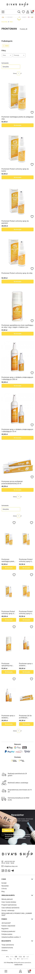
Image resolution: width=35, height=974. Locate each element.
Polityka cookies (6, 934)
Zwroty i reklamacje (7, 910)
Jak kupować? (6, 923)
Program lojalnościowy (9, 905)
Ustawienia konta (7, 947)
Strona (15, 73)
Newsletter (5, 886)
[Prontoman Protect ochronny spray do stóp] (17, 253)
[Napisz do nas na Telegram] (12, 870)
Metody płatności (7, 899)
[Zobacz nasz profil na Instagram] (6, 870)
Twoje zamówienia (7, 945)
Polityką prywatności (20, 838)
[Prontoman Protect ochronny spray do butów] (17, 148)
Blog (2, 891)
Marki (11, 21)
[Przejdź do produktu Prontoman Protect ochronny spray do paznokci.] (8, 591)
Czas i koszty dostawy (8, 902)
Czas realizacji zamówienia (10, 908)
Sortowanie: (5, 63)
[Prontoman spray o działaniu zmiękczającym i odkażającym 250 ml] (17, 357)
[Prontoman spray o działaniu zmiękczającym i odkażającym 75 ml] (17, 409)
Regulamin (14, 834)
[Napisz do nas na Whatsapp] (9, 870)
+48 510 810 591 (9, 861)
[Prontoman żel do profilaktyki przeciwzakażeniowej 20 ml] (17, 461)
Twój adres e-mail (8, 825)
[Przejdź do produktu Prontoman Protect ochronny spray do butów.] (26, 539)
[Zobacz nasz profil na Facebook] (2, 870)
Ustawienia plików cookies (10, 937)
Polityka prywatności (8, 931)
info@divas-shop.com (11, 866)
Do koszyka (17, 125)
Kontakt (3, 883)
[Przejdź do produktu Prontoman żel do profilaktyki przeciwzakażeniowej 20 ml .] (26, 695)
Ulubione (4, 950)
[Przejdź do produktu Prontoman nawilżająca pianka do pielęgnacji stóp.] (8, 539)
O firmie (4, 889)
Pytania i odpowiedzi (8, 926)
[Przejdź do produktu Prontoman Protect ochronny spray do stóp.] (26, 591)
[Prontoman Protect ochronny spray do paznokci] (17, 200)
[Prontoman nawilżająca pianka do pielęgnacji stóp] (17, 96)
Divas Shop (4, 21)
